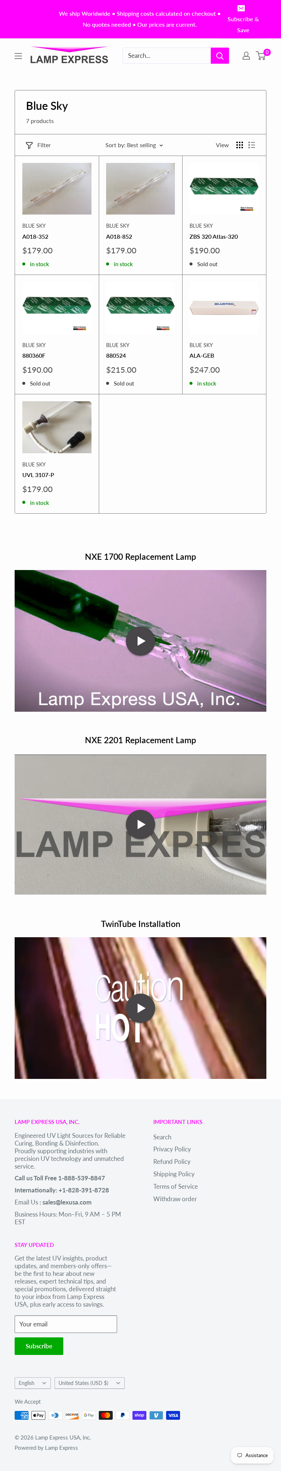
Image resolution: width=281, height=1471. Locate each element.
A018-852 (119, 236)
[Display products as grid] (239, 145)
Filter (44, 144)
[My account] (246, 56)
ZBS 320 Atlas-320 (214, 236)
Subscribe (39, 1346)
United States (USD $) (83, 1383)
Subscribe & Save (243, 24)
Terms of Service (175, 1186)
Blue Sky (34, 226)
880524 (116, 355)
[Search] (220, 56)
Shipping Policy (174, 1174)
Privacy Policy (172, 1149)
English (26, 1383)
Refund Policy (172, 1161)
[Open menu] (18, 56)
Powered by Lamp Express (46, 1447)
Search (162, 1137)
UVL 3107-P (38, 474)
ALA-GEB (202, 355)
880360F (33, 355)
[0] (261, 55)
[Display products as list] (251, 145)
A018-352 (35, 236)
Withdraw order (175, 1199)
